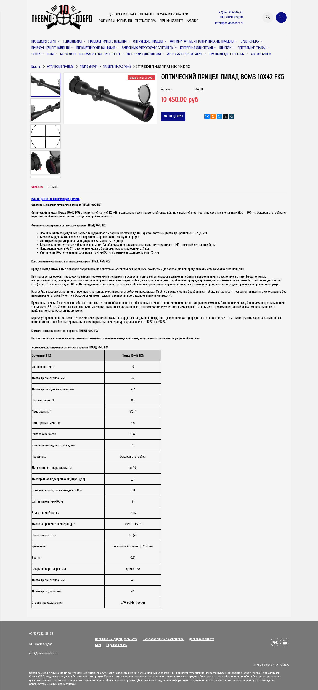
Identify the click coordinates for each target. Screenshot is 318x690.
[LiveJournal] (231, 116)
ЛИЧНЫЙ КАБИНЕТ (171, 21)
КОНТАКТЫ (147, 14)
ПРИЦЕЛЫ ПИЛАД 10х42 (117, 66)
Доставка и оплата (201, 639)
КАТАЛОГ (192, 21)
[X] (225, 116)
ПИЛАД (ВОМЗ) (88, 66)
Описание (37, 187)
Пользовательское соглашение (163, 639)
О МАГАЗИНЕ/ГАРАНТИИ (172, 14)
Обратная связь (116, 645)
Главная (36, 66)
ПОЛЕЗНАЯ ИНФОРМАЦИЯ (115, 21)
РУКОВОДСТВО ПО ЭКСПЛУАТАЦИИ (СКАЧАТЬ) (55, 199)
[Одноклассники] (213, 116)
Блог (98, 645)
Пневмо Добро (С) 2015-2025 (271, 665)
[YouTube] (284, 642)
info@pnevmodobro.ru (229, 23)
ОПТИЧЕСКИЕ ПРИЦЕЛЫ (60, 66)
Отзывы (53, 187)
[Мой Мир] (219, 116)
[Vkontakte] (275, 642)
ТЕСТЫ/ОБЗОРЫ (145, 21)
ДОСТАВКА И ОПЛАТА (122, 14)
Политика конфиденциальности (116, 639)
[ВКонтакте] (207, 116)
